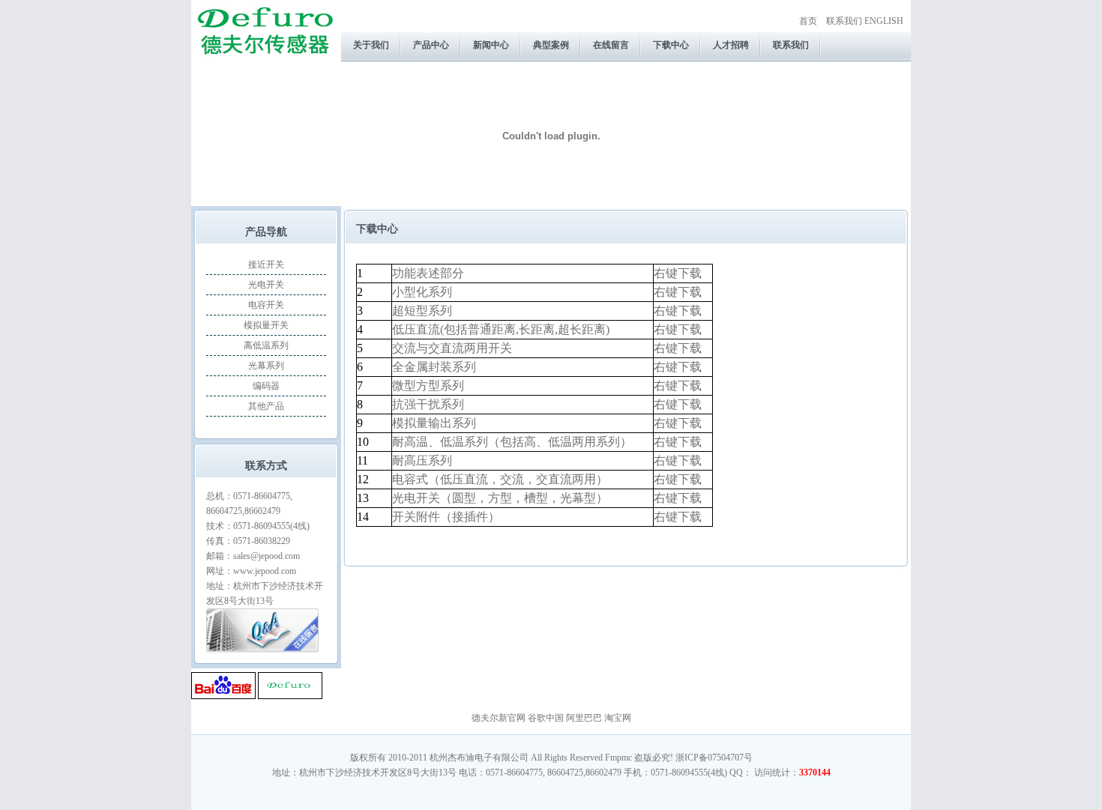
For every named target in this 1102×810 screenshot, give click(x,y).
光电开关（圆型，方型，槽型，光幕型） (500, 498)
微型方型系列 (428, 385)
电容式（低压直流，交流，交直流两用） (500, 479)
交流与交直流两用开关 (452, 348)
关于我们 (371, 45)
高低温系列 (266, 345)
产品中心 (431, 45)
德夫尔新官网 (499, 718)
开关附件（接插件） (446, 516)
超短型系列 (422, 310)
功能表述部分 (428, 273)
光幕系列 (266, 365)
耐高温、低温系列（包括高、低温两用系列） (512, 441)
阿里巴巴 (584, 718)
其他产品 (266, 406)
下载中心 (671, 45)
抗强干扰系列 (428, 404)
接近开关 (266, 264)
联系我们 (844, 21)
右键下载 (678, 273)
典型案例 (551, 45)
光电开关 (266, 284)
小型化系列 (422, 291)
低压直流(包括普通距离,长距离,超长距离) (500, 329)
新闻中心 (491, 45)
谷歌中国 (546, 718)
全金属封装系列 (434, 366)
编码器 (266, 386)
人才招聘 (731, 45)
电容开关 (266, 305)
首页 (808, 21)
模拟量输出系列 (434, 423)
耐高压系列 (422, 460)
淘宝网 (617, 718)
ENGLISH (883, 21)
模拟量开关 (266, 325)
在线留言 (611, 45)
